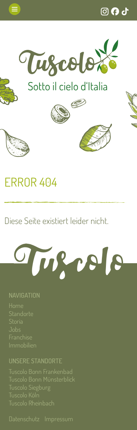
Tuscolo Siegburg (29, 387)
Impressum (59, 419)
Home (16, 305)
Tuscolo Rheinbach (31, 403)
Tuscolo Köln (24, 395)
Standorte (21, 313)
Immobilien (23, 345)
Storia (16, 321)
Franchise (20, 337)
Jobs (15, 329)
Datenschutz (24, 419)
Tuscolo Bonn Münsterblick (42, 379)
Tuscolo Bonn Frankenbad (41, 371)
